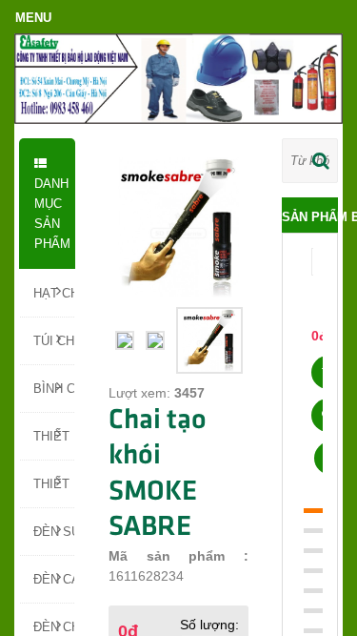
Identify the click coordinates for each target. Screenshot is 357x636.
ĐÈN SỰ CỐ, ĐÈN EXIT (53, 531)
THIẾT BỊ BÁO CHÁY (53, 484)
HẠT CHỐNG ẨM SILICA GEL (53, 293)
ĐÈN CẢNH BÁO (53, 579)
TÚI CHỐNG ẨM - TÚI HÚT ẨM (53, 341)
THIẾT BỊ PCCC (53, 436)
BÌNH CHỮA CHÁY (53, 388)
